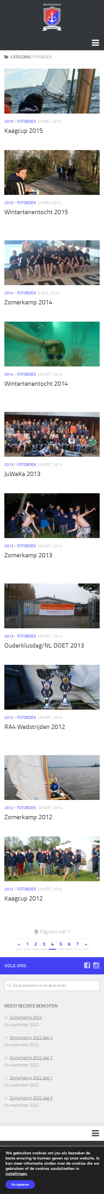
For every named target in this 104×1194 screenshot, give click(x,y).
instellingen (16, 1173)
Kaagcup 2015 (23, 131)
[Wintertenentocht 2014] (52, 344)
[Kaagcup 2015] (52, 91)
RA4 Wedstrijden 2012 (34, 727)
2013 (9, 464)
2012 (9, 717)
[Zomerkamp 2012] (52, 777)
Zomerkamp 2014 (28, 302)
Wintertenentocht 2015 (36, 212)
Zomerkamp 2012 (28, 817)
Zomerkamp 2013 (28, 555)
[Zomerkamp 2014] (52, 262)
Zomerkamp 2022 (26, 1017)
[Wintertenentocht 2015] (52, 172)
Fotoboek (26, 121)
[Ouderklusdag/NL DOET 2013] (52, 605)
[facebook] (86, 965)
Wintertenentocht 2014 (36, 383)
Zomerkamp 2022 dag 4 (31, 1037)
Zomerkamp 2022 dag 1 (31, 1077)
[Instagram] (96, 965)
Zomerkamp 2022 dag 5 (31, 1098)
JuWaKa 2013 (22, 474)
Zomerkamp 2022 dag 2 (31, 1057)
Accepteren (20, 1184)
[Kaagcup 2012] (52, 858)
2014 (9, 293)
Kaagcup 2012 (23, 898)
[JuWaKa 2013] (52, 434)
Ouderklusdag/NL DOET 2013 (44, 645)
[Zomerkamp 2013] (52, 515)
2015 (9, 121)
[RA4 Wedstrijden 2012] (52, 687)
